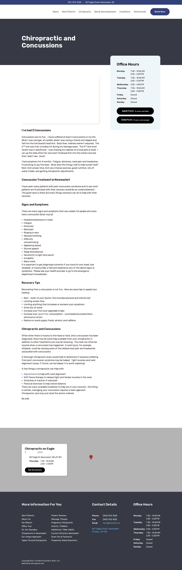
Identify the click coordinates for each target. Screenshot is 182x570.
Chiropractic (85, 11)
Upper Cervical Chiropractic (34, 540)
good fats (43, 314)
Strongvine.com (37, 563)
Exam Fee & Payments (61, 537)
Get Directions (35, 470)
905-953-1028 (74, 2)
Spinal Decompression (105, 11)
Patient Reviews (58, 515)
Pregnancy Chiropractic (62, 522)
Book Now (160, 11)
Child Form (135, 120)
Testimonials (140, 11)
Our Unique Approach (31, 537)
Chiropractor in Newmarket (34, 533)
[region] (91, 460)
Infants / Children (59, 526)
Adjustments (30, 374)
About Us (26, 519)
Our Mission (27, 522)
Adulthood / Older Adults (62, 529)
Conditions (124, 11)
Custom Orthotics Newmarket (65, 533)
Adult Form (135, 111)
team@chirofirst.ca (111, 523)
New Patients (68, 11)
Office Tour (27, 526)
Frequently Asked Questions (64, 540)
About (56, 11)
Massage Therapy (59, 519)
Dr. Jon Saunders (29, 529)
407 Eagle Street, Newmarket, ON (99, 2)
